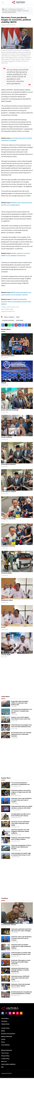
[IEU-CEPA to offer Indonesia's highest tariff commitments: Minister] (17, 913)
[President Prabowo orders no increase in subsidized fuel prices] (17, 534)
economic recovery (8, 320)
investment (19, 320)
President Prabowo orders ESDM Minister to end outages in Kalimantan (16, 517)
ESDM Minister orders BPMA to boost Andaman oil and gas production (16, 463)
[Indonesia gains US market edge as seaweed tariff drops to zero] (5, 855)
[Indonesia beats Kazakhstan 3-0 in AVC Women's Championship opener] (5, 711)
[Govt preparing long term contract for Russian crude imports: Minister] (17, 480)
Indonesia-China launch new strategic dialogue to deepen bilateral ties (20, 970)
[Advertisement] (17, 677)
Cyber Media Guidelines (8, 1064)
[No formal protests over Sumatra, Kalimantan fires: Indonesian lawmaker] (5, 735)
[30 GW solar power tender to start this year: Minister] (17, 371)
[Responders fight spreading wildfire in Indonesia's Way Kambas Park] (5, 703)
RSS (2, 1067)
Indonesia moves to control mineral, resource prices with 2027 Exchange (15, 409)
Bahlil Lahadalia (9, 317)
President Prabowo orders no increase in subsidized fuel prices (14, 545)
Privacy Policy (5, 1056)
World (3, 1031)
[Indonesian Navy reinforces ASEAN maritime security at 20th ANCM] (5, 808)
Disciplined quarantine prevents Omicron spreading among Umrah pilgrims (16, 302)
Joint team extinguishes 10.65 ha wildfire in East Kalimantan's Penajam (21, 847)
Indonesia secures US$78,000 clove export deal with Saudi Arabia (20, 823)
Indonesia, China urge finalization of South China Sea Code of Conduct (21, 800)
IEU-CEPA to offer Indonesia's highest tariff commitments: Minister (15, 923)
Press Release (5, 1045)
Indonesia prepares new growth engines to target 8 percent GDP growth (21, 792)
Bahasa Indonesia (6, 1050)
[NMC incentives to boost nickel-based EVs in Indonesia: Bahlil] (17, 561)
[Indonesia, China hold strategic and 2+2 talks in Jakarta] (5, 840)
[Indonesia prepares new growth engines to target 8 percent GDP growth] (5, 792)
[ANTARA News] (19, 2)
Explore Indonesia (6, 1036)
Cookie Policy (5, 1058)
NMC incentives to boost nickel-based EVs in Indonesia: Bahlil (15, 572)
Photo (3, 1042)
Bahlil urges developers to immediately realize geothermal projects (16, 354)
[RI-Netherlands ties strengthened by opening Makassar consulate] (5, 994)
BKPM (18, 317)
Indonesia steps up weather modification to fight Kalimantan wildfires (21, 946)
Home (6, 9)
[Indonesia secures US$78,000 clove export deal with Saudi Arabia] (5, 824)
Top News (4, 898)
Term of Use (5, 1053)
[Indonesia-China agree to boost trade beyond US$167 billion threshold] (5, 962)
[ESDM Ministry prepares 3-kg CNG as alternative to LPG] (17, 615)
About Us (4, 1061)
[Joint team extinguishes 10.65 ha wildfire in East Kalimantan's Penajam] (5, 847)
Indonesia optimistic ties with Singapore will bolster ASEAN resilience (20, 831)
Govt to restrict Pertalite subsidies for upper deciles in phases (15, 436)
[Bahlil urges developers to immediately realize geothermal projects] (17, 344)
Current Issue (5, 1028)
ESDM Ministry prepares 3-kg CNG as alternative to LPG (16, 626)
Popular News (6, 778)
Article (3, 1039)
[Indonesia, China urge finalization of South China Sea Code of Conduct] (5, 800)
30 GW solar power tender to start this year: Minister (15, 382)
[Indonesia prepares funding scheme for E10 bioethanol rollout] (17, 588)
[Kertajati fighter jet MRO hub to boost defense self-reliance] (5, 816)
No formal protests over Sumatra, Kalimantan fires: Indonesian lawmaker (21, 734)
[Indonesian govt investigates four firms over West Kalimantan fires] (5, 727)
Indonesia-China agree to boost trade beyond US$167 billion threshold (21, 962)
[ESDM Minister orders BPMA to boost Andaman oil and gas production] (17, 452)
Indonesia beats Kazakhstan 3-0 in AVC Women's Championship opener (21, 711)
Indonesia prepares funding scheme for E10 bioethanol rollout (15, 599)
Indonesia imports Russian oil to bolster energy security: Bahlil (16, 653)
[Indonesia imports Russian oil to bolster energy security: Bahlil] (17, 643)
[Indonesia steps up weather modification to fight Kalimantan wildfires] (5, 947)
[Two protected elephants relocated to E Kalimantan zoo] (5, 785)
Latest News (5, 696)
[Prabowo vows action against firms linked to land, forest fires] (5, 719)
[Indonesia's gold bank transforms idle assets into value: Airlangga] (5, 931)
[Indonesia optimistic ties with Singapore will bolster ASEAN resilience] (5, 832)
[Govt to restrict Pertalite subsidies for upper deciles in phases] (17, 425)
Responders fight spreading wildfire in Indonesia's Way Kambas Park (19, 703)
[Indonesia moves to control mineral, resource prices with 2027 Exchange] (17, 398)
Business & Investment (16, 9)
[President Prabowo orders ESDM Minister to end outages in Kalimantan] (17, 507)
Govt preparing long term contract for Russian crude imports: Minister (16, 490)
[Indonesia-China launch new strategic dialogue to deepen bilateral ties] (5, 970)
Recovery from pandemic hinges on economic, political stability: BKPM (15, 11)
